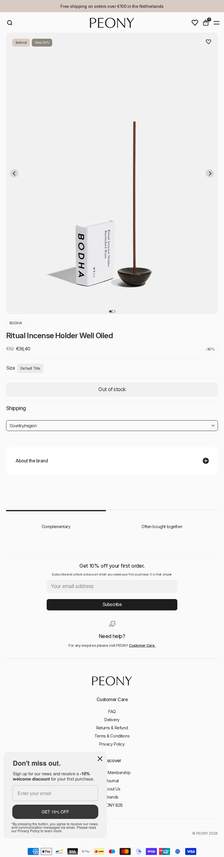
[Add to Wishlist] (209, 42)
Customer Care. (142, 645)
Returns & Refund (112, 727)
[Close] (100, 759)
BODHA (16, 323)
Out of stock (112, 389)
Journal (112, 780)
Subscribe (112, 604)
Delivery (112, 719)
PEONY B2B (112, 805)
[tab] (110, 311)
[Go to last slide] (14, 173)
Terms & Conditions (112, 735)
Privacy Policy (112, 744)
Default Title (30, 368)
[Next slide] (210, 173)
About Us (112, 788)
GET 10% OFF (55, 812)
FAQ (112, 711)
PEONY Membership (112, 772)
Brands (112, 796)
